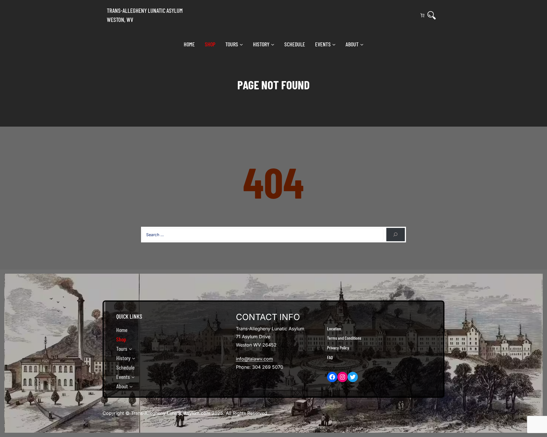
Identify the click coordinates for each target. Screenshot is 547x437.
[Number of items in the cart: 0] (422, 15)
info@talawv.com (254, 359)
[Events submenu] (334, 44)
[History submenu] (272, 44)
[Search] (431, 15)
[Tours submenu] (241, 44)
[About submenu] (362, 44)
